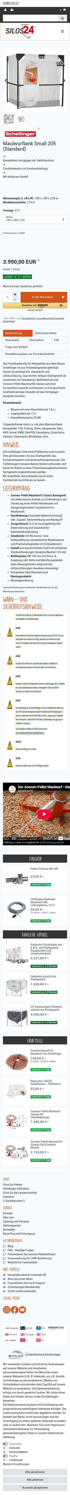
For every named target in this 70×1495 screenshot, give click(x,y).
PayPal (13, 1456)
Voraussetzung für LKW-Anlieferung (30, 1258)
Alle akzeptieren (35, 1472)
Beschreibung (13, 333)
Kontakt (8, 1213)
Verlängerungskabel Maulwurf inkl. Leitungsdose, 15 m (43, 902)
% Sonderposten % (14, 1200)
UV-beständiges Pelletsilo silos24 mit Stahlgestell (46, 1008)
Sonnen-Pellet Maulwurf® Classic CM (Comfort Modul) (46, 1144)
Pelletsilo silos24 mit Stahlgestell (43, 978)
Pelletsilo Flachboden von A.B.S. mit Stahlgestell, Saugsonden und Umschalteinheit (46, 949)
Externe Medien (18, 1452)
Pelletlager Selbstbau (16, 1188)
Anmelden (9, 1229)
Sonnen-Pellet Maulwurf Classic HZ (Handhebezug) (45, 1114)
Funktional (15, 1460)
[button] (35, 307)
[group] (16, 879)
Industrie (8, 1196)
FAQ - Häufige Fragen (21, 1250)
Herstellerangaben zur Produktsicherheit (30, 354)
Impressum (58, 1425)
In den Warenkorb (42, 297)
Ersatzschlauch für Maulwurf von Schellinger (46, 1052)
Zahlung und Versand (16, 1221)
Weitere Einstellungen (16, 1464)
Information (36, 340)
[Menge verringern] (15, 300)
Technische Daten (45, 333)
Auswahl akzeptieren (35, 1487)
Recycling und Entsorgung (19, 1233)
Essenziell (15, 1443)
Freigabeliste (42, 507)
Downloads (12, 340)
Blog (10, 1246)
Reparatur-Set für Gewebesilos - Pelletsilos (46, 1082)
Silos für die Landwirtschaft (20, 1192)
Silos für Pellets (12, 1184)
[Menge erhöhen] (15, 294)
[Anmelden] (6, 10)
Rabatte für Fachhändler (22, 1262)
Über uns (8, 1217)
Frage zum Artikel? (16, 347)
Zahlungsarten (12, 1225)
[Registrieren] (12, 10)
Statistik (14, 1447)
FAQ (56, 340)
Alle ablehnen (35, 1479)
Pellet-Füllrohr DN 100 (44, 868)
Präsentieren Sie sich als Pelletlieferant (31, 1254)
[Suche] (62, 18)
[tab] (18, 333)
